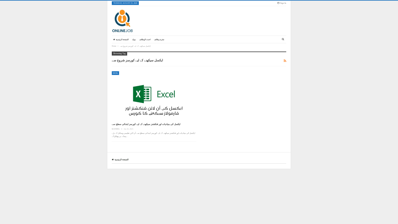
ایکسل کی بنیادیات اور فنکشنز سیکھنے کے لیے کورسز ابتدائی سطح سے (146, 124)
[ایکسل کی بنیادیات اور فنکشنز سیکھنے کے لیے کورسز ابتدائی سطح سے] (154, 95)
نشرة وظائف (159, 39)
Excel (115, 73)
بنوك (134, 39)
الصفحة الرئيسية (122, 39)
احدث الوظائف (144, 39)
